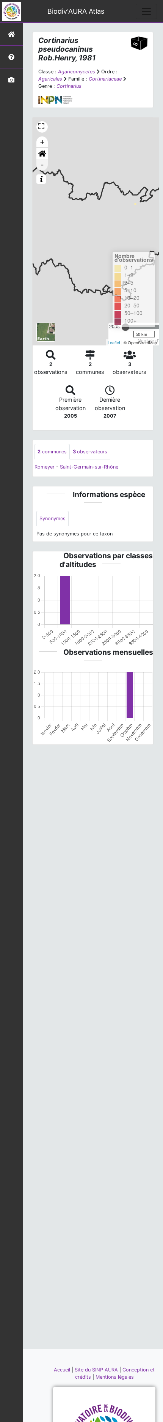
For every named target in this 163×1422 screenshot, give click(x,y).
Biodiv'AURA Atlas (75, 11)
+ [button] (42, 142)
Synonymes (52, 518)
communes (52, 451)
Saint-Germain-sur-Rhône (89, 467)
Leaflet (114, 342)
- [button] (42, 165)
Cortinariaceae (105, 79)
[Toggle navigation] (146, 11)
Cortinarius (69, 86)
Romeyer (44, 467)
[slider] (125, 327)
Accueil (63, 1370)
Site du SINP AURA (97, 1370)
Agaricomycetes (76, 71)
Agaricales (50, 79)
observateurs (90, 451)
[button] (42, 153)
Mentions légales (115, 1377)
